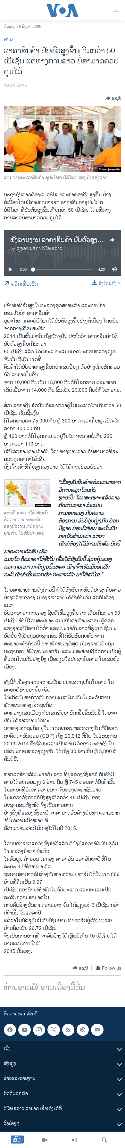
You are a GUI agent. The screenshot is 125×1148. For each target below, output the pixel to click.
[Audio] (74, 1140)
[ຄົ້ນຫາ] (104, 1140)
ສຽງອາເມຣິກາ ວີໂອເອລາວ (39, 248)
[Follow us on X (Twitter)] (53, 1030)
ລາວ (8, 39)
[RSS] (68, 1030)
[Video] (44, 1140)
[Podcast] (83, 1030)
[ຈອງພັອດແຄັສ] (97, 1030)
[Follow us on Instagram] (39, 1030)
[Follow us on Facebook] (10, 1030)
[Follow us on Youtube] (24, 1030)
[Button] (113, 98)
